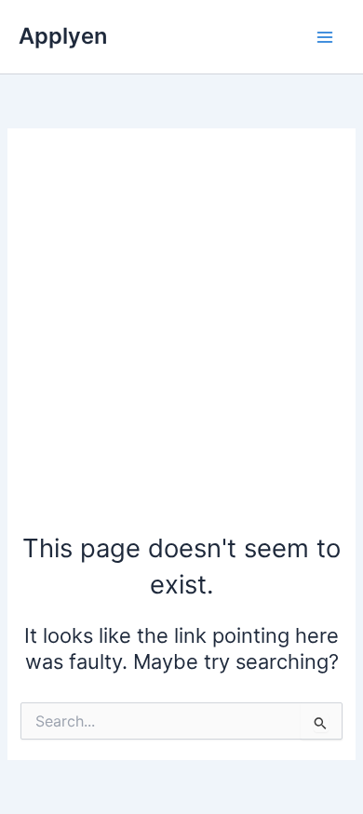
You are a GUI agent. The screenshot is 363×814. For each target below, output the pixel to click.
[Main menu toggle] (324, 37)
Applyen (63, 35)
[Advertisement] (181, 339)
